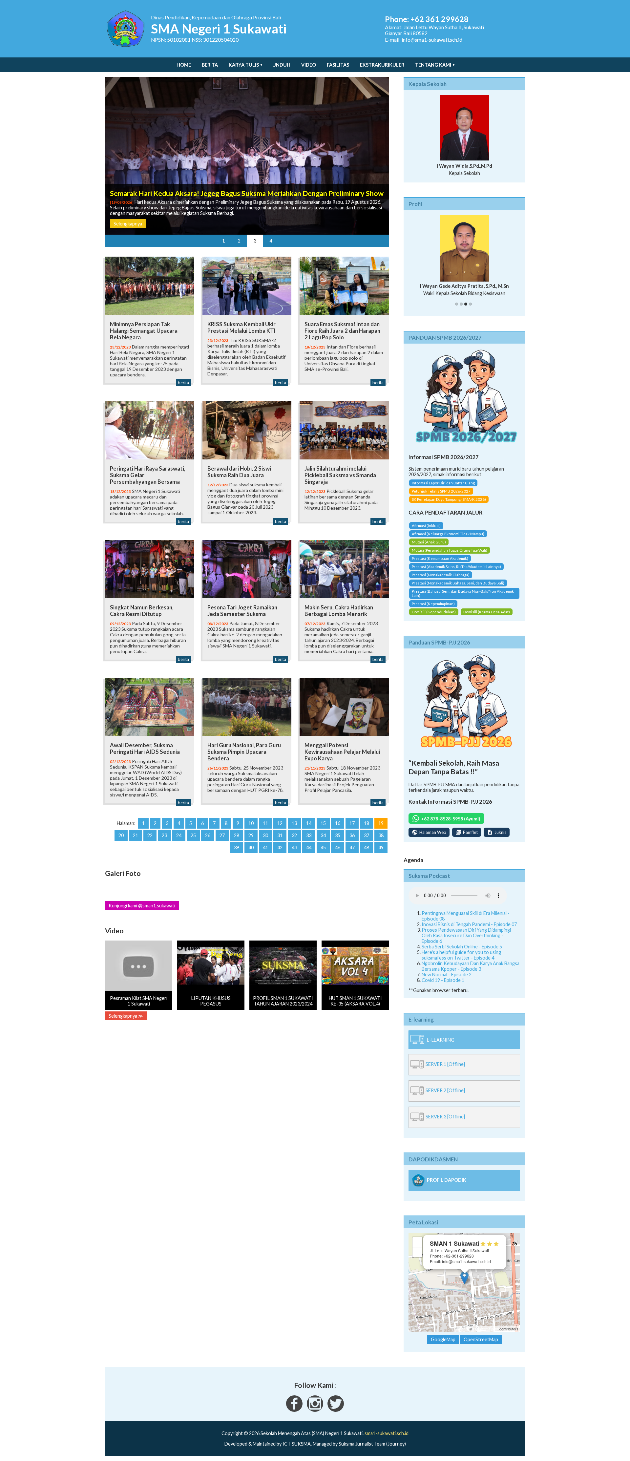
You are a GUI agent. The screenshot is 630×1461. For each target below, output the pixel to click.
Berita (210, 65)
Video (308, 65)
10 (251, 823)
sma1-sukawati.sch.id (387, 1439)
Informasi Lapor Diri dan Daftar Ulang (443, 489)
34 (323, 835)
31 (280, 835)
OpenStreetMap (485, 1334)
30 (265, 835)
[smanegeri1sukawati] (294, 1415)
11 (265, 823)
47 (352, 847)
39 (236, 847)
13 (294, 823)
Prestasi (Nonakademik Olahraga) (441, 580)
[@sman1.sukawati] (315, 1415)
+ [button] (417, 1248)
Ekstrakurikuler (382, 65)
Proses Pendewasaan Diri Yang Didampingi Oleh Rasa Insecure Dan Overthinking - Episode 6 (466, 941)
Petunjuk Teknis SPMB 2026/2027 (441, 497)
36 (352, 835)
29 (251, 835)
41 (265, 847)
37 (366, 835)
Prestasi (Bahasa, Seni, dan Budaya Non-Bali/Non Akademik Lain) (463, 599)
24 (178, 835)
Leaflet (461, 1334)
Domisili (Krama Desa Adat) (486, 617)
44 (308, 847)
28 (236, 835)
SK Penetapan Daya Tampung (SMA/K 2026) (449, 505)
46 (337, 847)
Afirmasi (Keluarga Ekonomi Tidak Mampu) (448, 539)
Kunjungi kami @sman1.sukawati (142, 905)
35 (337, 835)
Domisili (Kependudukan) (434, 617)
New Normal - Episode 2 (447, 980)
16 (337, 823)
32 (294, 835)
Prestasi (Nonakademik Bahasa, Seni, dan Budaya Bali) (458, 588)
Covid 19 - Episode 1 (443, 985)
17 (352, 823)
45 (323, 847)
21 (135, 835)
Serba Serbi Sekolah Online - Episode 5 (462, 952)
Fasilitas (338, 65)
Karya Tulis (244, 65)
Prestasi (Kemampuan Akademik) (440, 564)
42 (280, 847)
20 (121, 835)
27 (222, 835)
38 (381, 835)
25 (193, 835)
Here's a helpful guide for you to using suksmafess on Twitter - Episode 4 (461, 960)
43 (294, 847)
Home (184, 65)
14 (308, 823)
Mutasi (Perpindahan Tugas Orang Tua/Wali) (449, 556)
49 (381, 847)
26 (207, 835)
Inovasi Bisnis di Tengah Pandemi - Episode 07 (469, 930)
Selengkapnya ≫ (126, 1016)
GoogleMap (443, 1345)
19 (381, 823)
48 (366, 847)
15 (323, 823)
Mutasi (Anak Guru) (429, 547)
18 (366, 823)
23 (164, 835)
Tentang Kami (433, 65)
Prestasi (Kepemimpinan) (433, 609)
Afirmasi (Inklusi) (426, 531)
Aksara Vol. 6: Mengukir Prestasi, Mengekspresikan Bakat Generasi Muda (226, 193)
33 (308, 835)
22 (150, 835)
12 (280, 823)
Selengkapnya (128, 223)
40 (251, 847)
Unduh (281, 65)
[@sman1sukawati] (335, 1415)
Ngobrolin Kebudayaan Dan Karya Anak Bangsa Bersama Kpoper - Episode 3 (470, 971)
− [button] (417, 1258)
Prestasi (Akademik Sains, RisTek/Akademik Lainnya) (456, 572)
